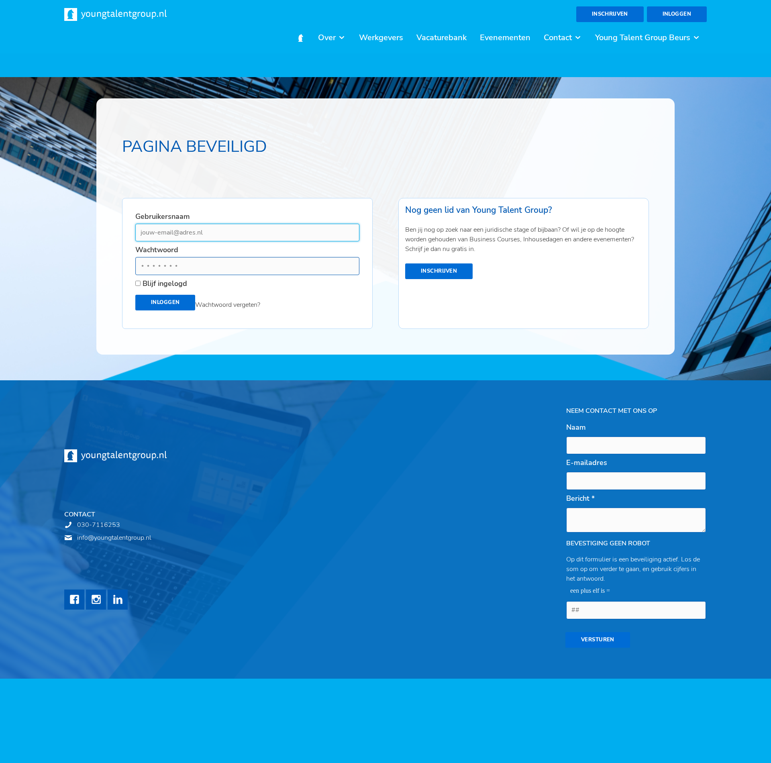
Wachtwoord (156, 250)
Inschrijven (610, 14)
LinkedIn (118, 600)
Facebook (74, 600)
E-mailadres (586, 462)
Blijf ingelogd (165, 283)
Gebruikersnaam (162, 216)
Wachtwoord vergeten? (227, 304)
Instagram (96, 600)
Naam (576, 427)
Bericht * (580, 498)
